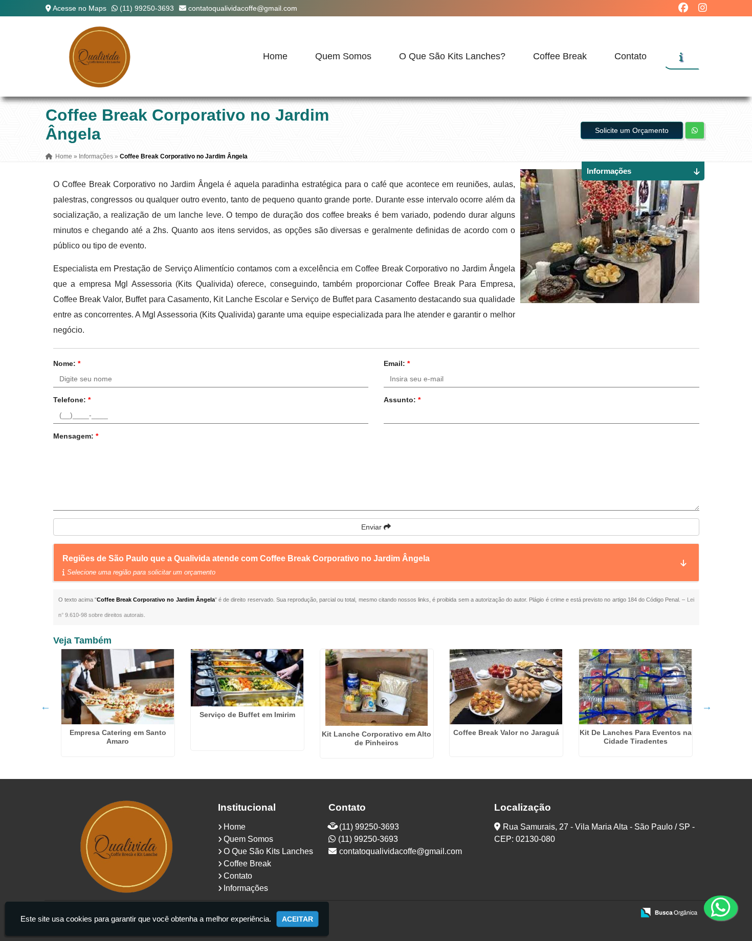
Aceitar (297, 919)
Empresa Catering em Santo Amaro (118, 736)
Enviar (372, 527)
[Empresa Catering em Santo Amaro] (117, 686)
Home (275, 56)
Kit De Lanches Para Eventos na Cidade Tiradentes (636, 736)
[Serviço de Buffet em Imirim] (247, 677)
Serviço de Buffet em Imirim (247, 714)
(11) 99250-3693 (147, 8)
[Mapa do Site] (524, 913)
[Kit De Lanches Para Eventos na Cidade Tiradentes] (635, 686)
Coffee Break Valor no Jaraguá (506, 732)
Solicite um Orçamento (632, 130)
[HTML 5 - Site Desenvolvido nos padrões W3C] (551, 913)
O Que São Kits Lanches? (452, 56)
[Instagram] (702, 8)
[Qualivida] (127, 846)
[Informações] (681, 56)
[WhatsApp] (714, 908)
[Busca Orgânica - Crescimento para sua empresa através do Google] (668, 911)
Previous (45, 706)
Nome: (66, 363)
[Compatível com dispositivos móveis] (621, 913)
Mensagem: (75, 436)
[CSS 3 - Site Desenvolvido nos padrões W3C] (586, 913)
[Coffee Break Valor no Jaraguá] (506, 686)
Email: (397, 363)
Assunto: (402, 400)
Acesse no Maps (79, 8)
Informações (246, 888)
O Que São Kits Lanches (268, 851)
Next (707, 706)
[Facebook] (683, 8)
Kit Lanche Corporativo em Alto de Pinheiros (376, 738)
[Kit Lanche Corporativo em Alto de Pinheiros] (376, 687)
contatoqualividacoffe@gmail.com (242, 8)
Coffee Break (560, 56)
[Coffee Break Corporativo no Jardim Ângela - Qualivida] (100, 56)
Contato (630, 56)
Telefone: (72, 400)
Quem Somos (343, 56)
